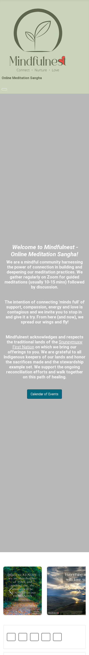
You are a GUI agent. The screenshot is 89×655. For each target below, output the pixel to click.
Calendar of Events (44, 394)
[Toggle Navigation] (4, 89)
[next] (78, 590)
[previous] (11, 590)
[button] (11, 637)
